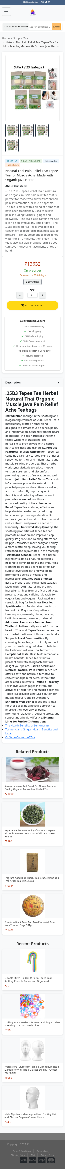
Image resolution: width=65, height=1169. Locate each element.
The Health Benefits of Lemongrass (27, 725)
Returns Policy (47, 1155)
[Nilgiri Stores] (33, 13)
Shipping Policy (18, 1155)
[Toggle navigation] (6, 11)
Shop (16, 38)
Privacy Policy (43, 1151)
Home (6, 38)
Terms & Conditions (22, 1151)
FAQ (33, 1155)
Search (56, 27)
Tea (26, 38)
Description (32, 382)
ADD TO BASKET (34, 305)
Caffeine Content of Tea (20, 737)
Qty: (32, 289)
